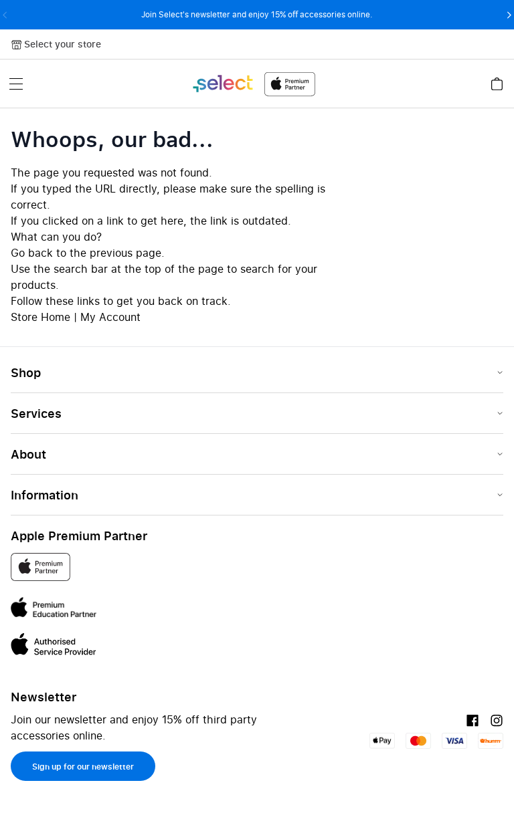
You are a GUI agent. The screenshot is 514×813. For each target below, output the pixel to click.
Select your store (62, 43)
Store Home (40, 317)
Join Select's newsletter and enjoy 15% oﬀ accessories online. (257, 14)
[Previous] (5, 14)
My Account (110, 317)
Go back (32, 252)
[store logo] (253, 84)
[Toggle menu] (16, 84)
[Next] (509, 14)
